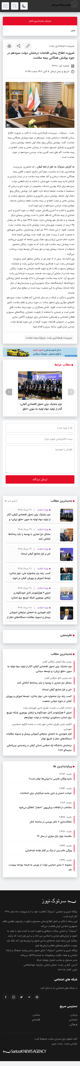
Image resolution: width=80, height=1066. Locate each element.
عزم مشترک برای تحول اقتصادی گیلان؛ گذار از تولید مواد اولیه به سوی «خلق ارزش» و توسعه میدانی (41, 409)
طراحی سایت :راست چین (64, 1044)
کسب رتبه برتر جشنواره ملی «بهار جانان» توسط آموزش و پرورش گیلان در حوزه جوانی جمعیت (29, 578)
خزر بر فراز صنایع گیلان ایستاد (35, 554)
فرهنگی (73, 1025)
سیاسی (36, 1015)
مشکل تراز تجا (68, 30)
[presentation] (71, 392)
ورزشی (73, 1015)
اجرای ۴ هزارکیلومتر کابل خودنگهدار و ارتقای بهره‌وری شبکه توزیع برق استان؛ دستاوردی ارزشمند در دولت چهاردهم (30, 598)
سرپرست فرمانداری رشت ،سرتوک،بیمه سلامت (49, 338)
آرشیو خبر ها (11, 501)
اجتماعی (73, 1020)
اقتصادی (36, 1020)
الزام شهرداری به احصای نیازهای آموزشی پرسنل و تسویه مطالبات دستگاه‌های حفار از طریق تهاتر (28, 617)
